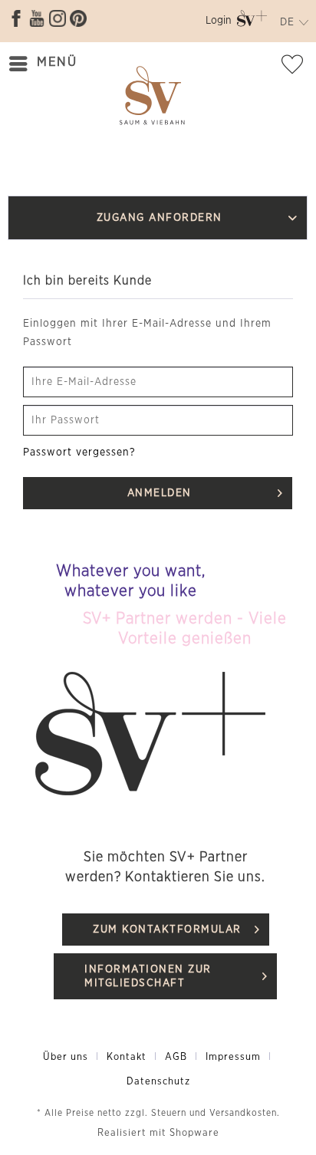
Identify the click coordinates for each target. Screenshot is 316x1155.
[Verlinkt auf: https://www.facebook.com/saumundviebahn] (16, 18)
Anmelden (159, 493)
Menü (57, 61)
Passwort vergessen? (79, 452)
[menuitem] (218, 23)
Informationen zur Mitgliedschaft (148, 976)
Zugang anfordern (159, 217)
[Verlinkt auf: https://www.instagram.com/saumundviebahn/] (57, 18)
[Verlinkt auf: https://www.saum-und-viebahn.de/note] (296, 67)
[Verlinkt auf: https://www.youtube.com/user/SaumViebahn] (36, 18)
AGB (176, 1057)
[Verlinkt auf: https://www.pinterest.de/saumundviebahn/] (78, 18)
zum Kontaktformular (167, 929)
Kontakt (126, 1057)
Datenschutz (158, 1082)
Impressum (233, 1057)
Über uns (65, 1057)
